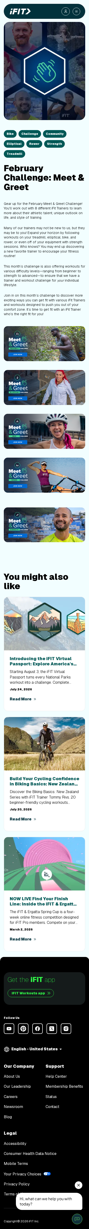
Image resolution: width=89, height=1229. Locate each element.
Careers (11, 1097)
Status (51, 1097)
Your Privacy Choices (22, 1174)
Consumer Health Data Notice (30, 1154)
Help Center (56, 1076)
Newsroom (13, 1107)
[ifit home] (19, 11)
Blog (8, 1117)
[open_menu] (76, 11)
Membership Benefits (64, 1086)
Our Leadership (17, 1086)
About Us (12, 1076)
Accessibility (15, 1144)
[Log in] (65, 11)
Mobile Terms (16, 1164)
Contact (52, 1107)
